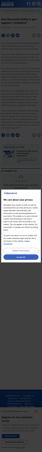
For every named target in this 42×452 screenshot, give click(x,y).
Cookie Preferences (21, 251)
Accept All (21, 257)
